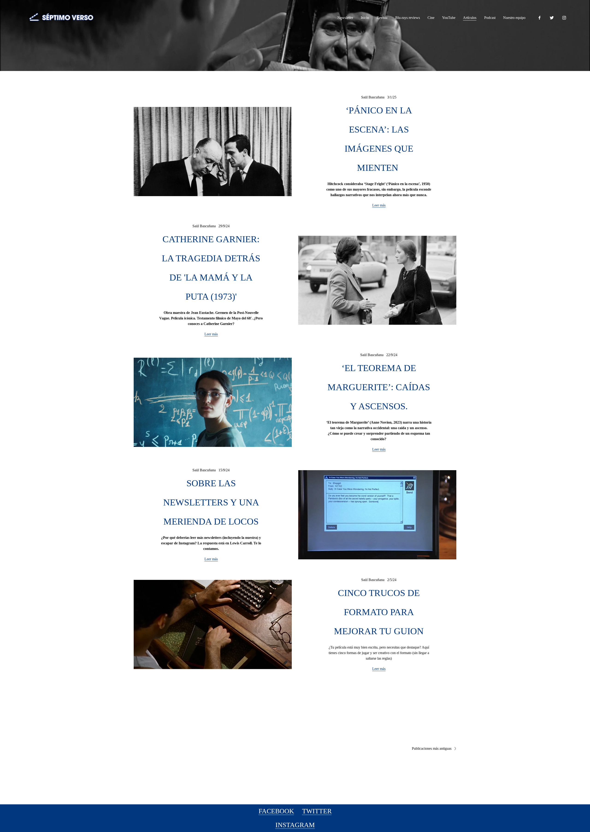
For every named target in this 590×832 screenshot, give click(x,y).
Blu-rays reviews (407, 18)
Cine (431, 18)
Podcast (490, 18)
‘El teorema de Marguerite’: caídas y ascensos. (378, 387)
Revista (382, 18)
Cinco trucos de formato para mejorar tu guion (379, 612)
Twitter (317, 811)
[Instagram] (564, 17)
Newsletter (345, 18)
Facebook (276, 811)
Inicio (365, 18)
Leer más (379, 205)
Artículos (469, 18)
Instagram (295, 825)
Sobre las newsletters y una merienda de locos (211, 502)
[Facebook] (539, 17)
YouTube (448, 18)
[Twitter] (551, 17)
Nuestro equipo (514, 18)
